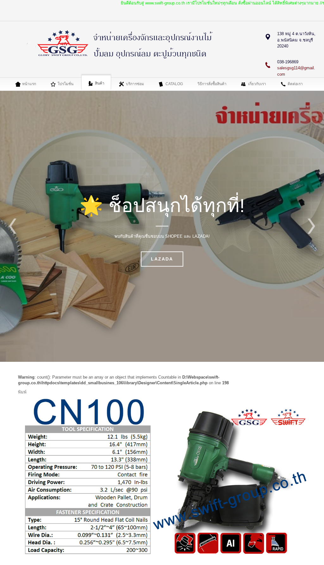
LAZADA (162, 259)
